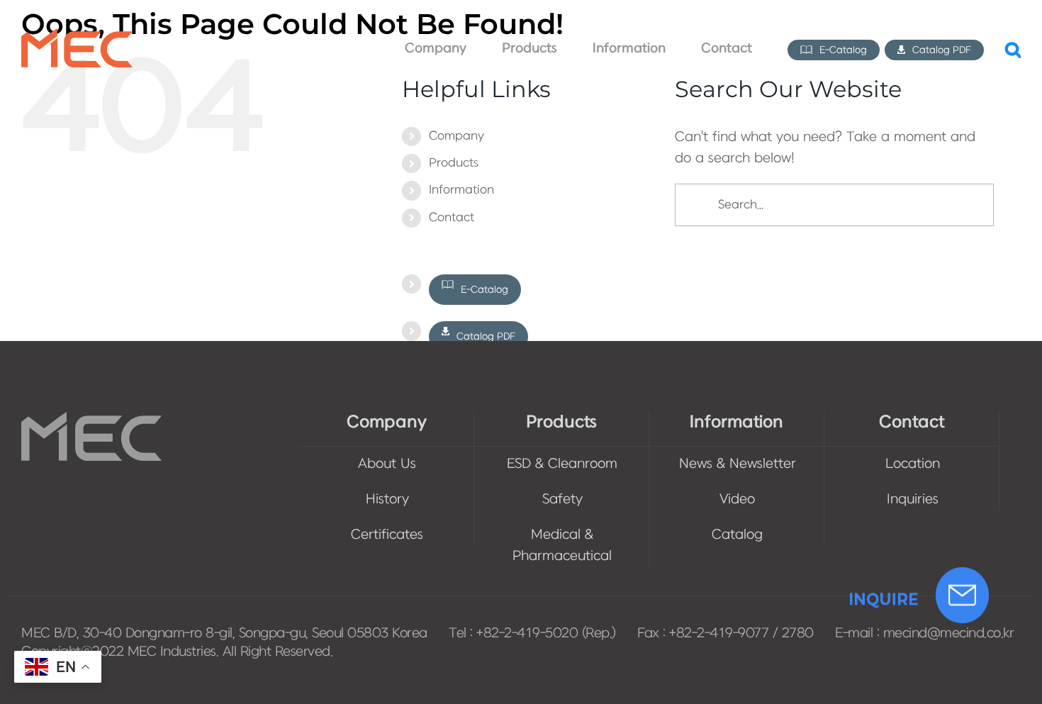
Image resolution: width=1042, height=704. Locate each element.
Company (456, 136)
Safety (562, 499)
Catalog (737, 534)
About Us (387, 464)
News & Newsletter (737, 464)
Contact (451, 217)
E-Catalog (483, 289)
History (387, 499)
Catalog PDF (484, 336)
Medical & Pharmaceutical (562, 545)
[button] (1013, 48)
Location (912, 464)
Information (461, 190)
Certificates (387, 534)
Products (453, 163)
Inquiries (913, 499)
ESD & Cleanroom (562, 464)
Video (737, 499)
